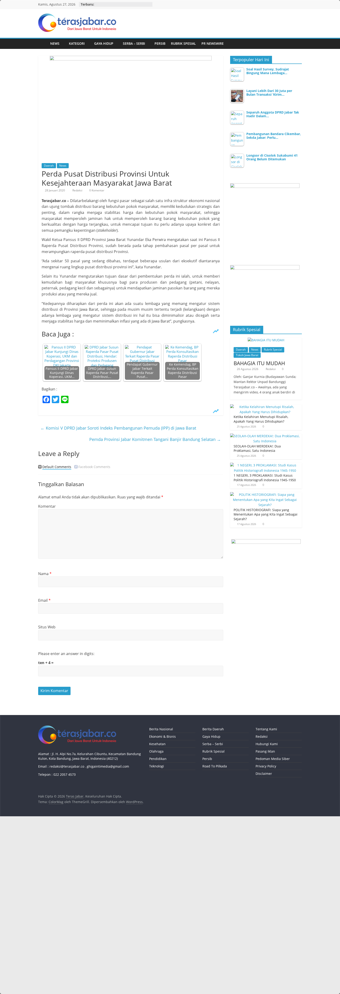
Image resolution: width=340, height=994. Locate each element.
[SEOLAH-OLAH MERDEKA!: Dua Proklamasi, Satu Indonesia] (265, 436)
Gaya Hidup (103, 43)
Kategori (77, 43)
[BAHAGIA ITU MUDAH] (266, 340)
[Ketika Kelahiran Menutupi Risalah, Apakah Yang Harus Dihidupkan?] (265, 407)
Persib (160, 43)
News (54, 43)
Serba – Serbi (134, 43)
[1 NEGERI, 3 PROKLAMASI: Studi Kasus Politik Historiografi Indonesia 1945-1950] (265, 465)
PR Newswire (212, 43)
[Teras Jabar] (42, 43)
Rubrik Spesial (183, 43)
